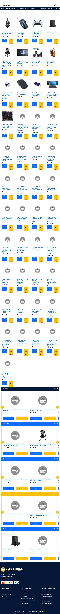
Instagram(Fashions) (47, 603)
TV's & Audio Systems (23, 8)
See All (56, 389)
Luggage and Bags (10, 8)
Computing (25, 603)
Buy (4, 40)
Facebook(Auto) (46, 599)
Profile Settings (6, 599)
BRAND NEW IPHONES (28, 598)
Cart (57, 5)
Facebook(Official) (46, 594)
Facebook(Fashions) (47, 596)
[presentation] (2, 407)
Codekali (43, 611)
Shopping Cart (6, 594)
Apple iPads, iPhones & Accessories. (27, 593)
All (3, 8)
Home (2, 13)
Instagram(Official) (46, 601)
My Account (5, 5)
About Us (4, 596)
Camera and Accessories (46, 8)
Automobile (34, 8)
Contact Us (45, 592)
